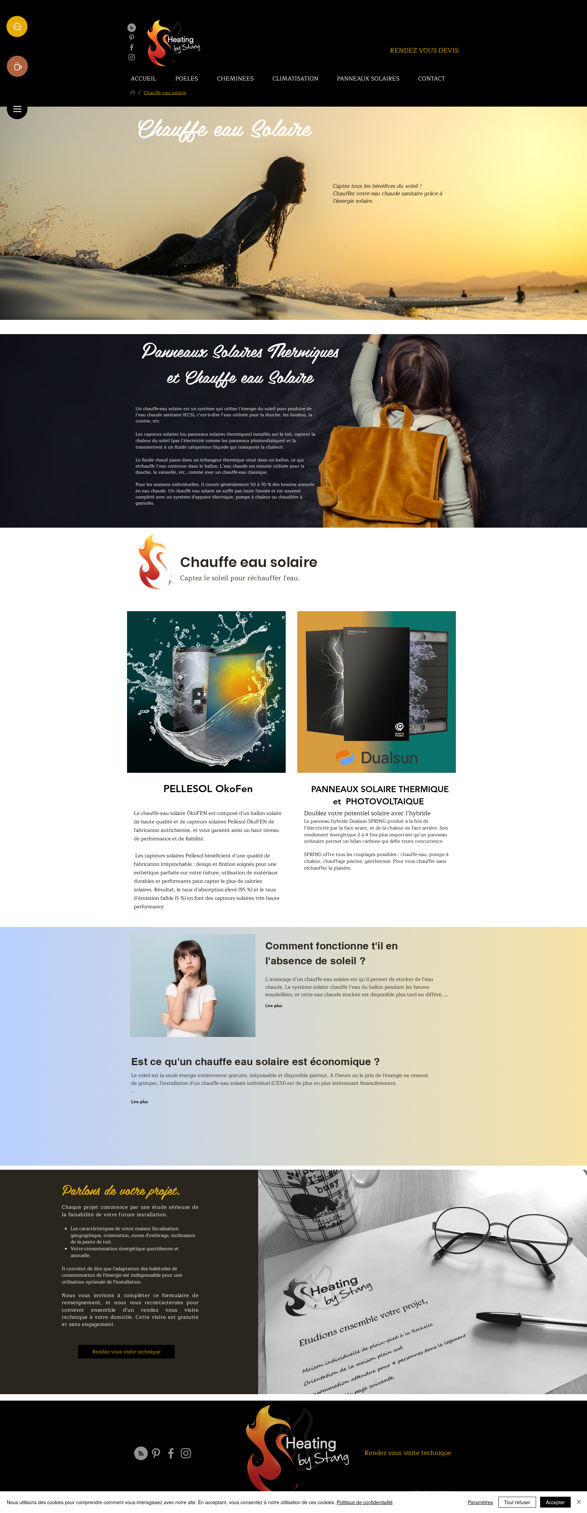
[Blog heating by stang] (131, 27)
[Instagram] (131, 57)
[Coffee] (17, 66)
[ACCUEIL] (132, 92)
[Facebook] (131, 47)
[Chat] (17, 26)
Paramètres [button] (480, 1502)
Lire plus (273, 1005)
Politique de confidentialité (365, 1502)
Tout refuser (517, 1502)
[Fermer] (579, 1502)
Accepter (555, 1502)
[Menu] (17, 108)
